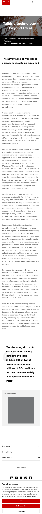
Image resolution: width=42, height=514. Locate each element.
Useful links (7, 452)
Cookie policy (31, 496)
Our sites (6, 446)
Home (4, 39)
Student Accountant (26, 39)
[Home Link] (21, 467)
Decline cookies (21, 506)
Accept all (21, 501)
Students (12, 39)
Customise (21, 511)
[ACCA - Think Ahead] (6, 4)
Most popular (7, 457)
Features (7, 41)
